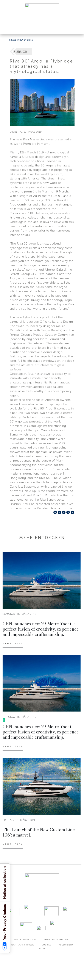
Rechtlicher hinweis (22, 945)
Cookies (46, 945)
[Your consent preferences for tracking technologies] (4, 720)
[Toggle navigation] (76, 27)
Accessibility (66, 945)
